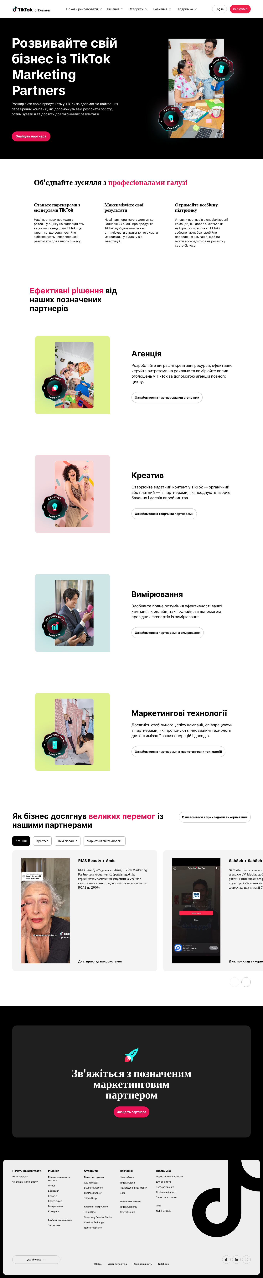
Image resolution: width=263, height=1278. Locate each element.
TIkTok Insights (127, 1182)
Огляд (51, 1185)
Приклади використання (133, 1187)
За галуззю (54, 1225)
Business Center (92, 1193)
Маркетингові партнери (169, 1176)
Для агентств (163, 1181)
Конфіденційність (143, 1264)
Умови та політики (117, 1264)
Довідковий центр (166, 1192)
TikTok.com (163, 1264)
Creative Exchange (94, 1222)
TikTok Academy (128, 1207)
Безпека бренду (165, 1187)
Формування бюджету (25, 1181)
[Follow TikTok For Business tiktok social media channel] (226, 1259)
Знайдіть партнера (31, 136)
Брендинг (53, 1191)
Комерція (53, 1211)
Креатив (52, 1196)
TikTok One (90, 1212)
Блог (122, 1193)
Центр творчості (93, 1227)
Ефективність (55, 1201)
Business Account (93, 1187)
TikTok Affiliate (163, 1211)
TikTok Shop (90, 1198)
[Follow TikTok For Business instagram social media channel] (246, 1259)
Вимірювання (55, 1206)
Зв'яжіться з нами (166, 1197)
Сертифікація (127, 1212)
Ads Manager (91, 1182)
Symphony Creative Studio (98, 1217)
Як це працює (20, 1176)
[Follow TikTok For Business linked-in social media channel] (236, 1259)
